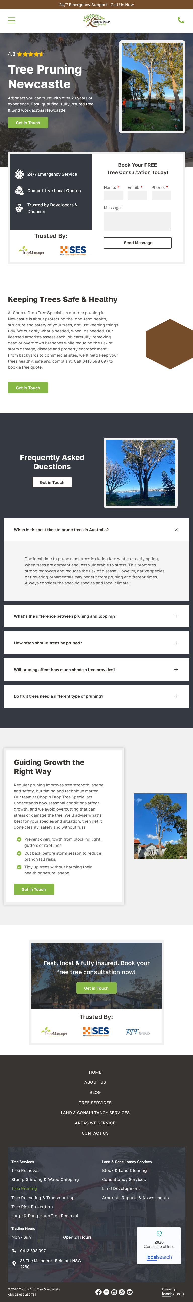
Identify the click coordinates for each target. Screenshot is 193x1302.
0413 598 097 (95, 361)
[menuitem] (96, 1071)
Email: (133, 187)
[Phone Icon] (181, 22)
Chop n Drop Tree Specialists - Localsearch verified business (159, 1245)
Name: (110, 187)
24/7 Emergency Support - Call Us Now (96, 4)
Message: (113, 207)
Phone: (158, 187)
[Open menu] (11, 20)
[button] (96, 529)
